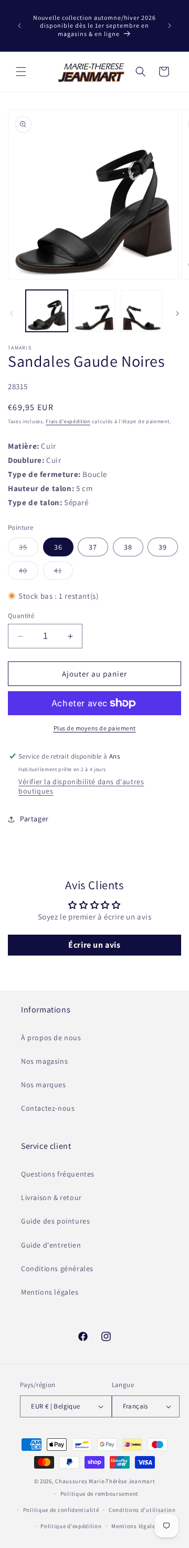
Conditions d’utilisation (142, 1510)
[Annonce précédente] (19, 25)
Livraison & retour (51, 1197)
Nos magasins (44, 1061)
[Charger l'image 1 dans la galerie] (47, 311)
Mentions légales (50, 1292)
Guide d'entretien (51, 1245)
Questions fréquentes (57, 1174)
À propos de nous (51, 1037)
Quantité (21, 615)
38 (128, 547)
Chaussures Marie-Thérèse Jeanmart (105, 1481)
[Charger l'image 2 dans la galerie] (94, 311)
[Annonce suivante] (169, 25)
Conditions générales (57, 1268)
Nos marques (43, 1084)
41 (63, 572)
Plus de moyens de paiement (95, 728)
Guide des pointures (55, 1221)
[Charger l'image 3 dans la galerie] (142, 311)
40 (28, 572)
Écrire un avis (94, 944)
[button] (21, 71)
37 (93, 547)
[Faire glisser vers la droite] (177, 313)
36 (58, 547)
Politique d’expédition (70, 1526)
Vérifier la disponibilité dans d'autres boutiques (81, 786)
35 (28, 549)
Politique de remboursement (99, 1493)
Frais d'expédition (68, 421)
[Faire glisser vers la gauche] (11, 313)
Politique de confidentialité (61, 1510)
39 (163, 547)
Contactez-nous (48, 1108)
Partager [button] (34, 818)
